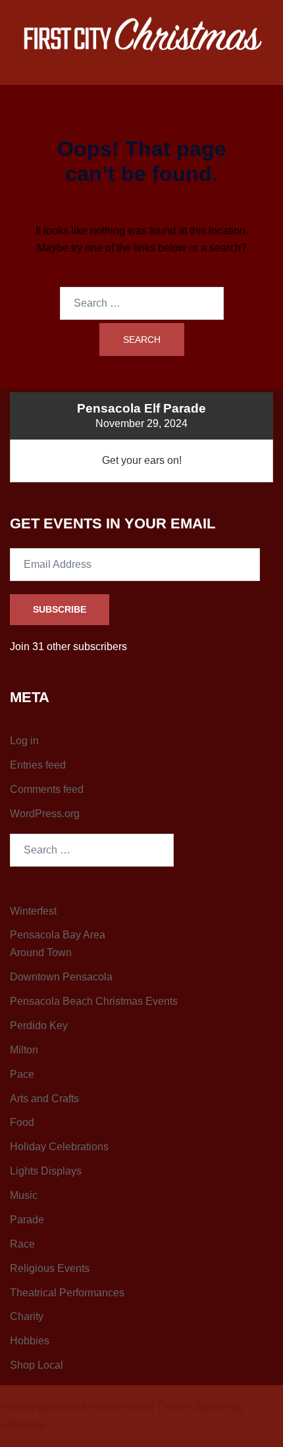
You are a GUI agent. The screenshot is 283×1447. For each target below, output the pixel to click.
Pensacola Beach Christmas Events (94, 1001)
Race (22, 1244)
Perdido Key (39, 1025)
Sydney (212, 1406)
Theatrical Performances (67, 1292)
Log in (24, 740)
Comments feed (47, 789)
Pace (22, 1074)
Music (24, 1195)
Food (22, 1122)
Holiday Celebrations (59, 1146)
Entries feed (38, 765)
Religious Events (50, 1268)
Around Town (41, 952)
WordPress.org (45, 813)
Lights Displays (46, 1171)
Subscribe (59, 609)
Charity (26, 1316)
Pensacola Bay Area (57, 934)
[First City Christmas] (141, 36)
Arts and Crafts (44, 1098)
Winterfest (33, 911)
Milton (24, 1049)
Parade (27, 1219)
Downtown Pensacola (61, 976)
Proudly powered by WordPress (74, 1406)
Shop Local (36, 1365)
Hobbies (29, 1340)
